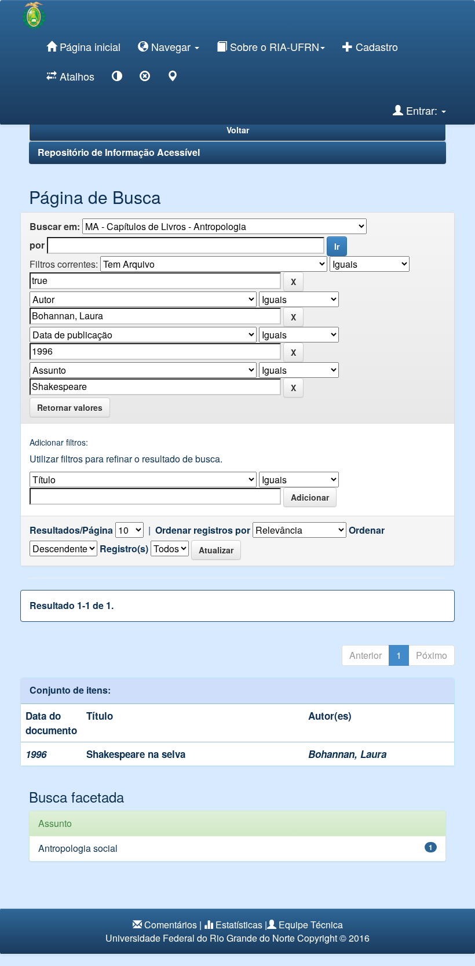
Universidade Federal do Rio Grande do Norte (200, 938)
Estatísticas (238, 924)
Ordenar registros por (202, 530)
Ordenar (367, 530)
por (37, 245)
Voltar (237, 130)
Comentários (170, 924)
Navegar (170, 46)
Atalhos (75, 75)
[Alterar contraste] (117, 78)
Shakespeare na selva (135, 754)
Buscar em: (55, 226)
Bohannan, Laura (347, 754)
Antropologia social (78, 848)
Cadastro (375, 46)
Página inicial (88, 46)
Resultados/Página (71, 530)
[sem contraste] (145, 78)
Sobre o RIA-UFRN (273, 46)
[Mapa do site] (173, 78)
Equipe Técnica (311, 924)
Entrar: (421, 110)
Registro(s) (124, 548)
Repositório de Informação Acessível (119, 152)
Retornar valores (70, 407)
